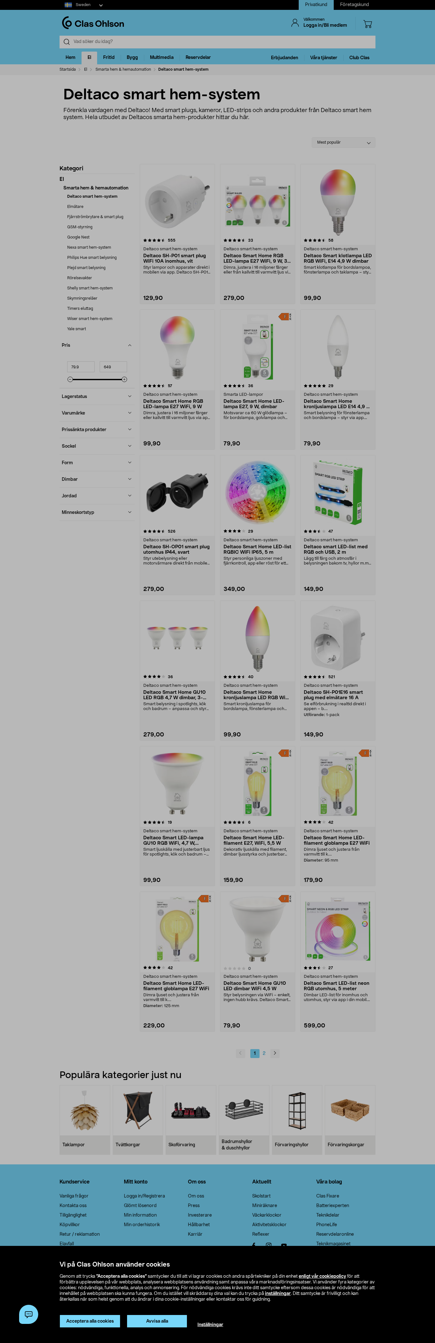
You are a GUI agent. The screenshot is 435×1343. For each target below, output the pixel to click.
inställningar (278, 1293)
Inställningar (210, 1325)
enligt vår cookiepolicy (322, 1276)
